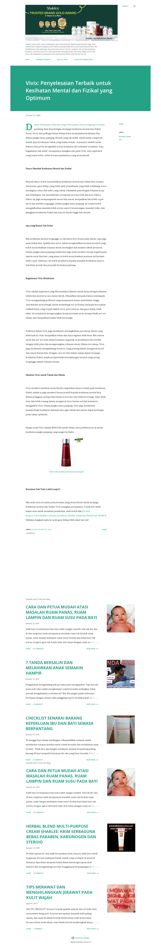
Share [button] (121, 124)
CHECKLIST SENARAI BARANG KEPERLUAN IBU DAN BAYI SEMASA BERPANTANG (59, 723)
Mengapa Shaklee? (43, 59)
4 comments (38, 873)
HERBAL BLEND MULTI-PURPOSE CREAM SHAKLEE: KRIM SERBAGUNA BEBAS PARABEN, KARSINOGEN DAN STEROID (61, 834)
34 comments (38, 649)
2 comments (38, 704)
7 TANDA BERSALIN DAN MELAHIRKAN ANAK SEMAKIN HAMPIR (54, 668)
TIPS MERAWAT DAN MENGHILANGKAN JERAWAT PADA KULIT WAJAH (59, 892)
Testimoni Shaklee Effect (83, 59)
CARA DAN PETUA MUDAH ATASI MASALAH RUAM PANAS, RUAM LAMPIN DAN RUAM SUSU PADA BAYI (61, 612)
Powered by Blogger (82, 938)
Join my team (62, 59)
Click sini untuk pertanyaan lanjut (66, 471)
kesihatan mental (125, 136)
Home (27, 59)
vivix (120, 140)
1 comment (38, 929)
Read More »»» (92, 649)
